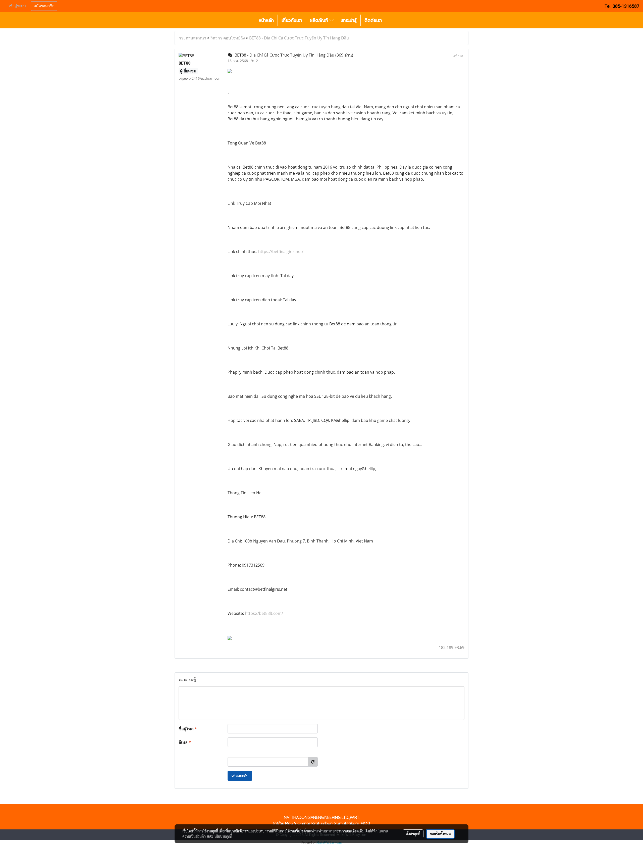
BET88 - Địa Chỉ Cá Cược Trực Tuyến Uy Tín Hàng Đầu (299, 38)
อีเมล (185, 742)
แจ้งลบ (458, 56)
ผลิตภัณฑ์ (320, 20)
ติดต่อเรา (373, 20)
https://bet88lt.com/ (264, 613)
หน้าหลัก (266, 20)
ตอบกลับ (241, 775)
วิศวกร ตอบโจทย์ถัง (227, 38)
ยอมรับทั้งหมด (440, 833)
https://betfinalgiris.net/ (280, 251)
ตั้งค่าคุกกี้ (413, 833)
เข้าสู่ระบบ (17, 6)
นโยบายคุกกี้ (223, 836)
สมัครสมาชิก (44, 6)
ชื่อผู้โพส (188, 728)
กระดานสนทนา (192, 38)
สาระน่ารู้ (349, 20)
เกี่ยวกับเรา (292, 20)
